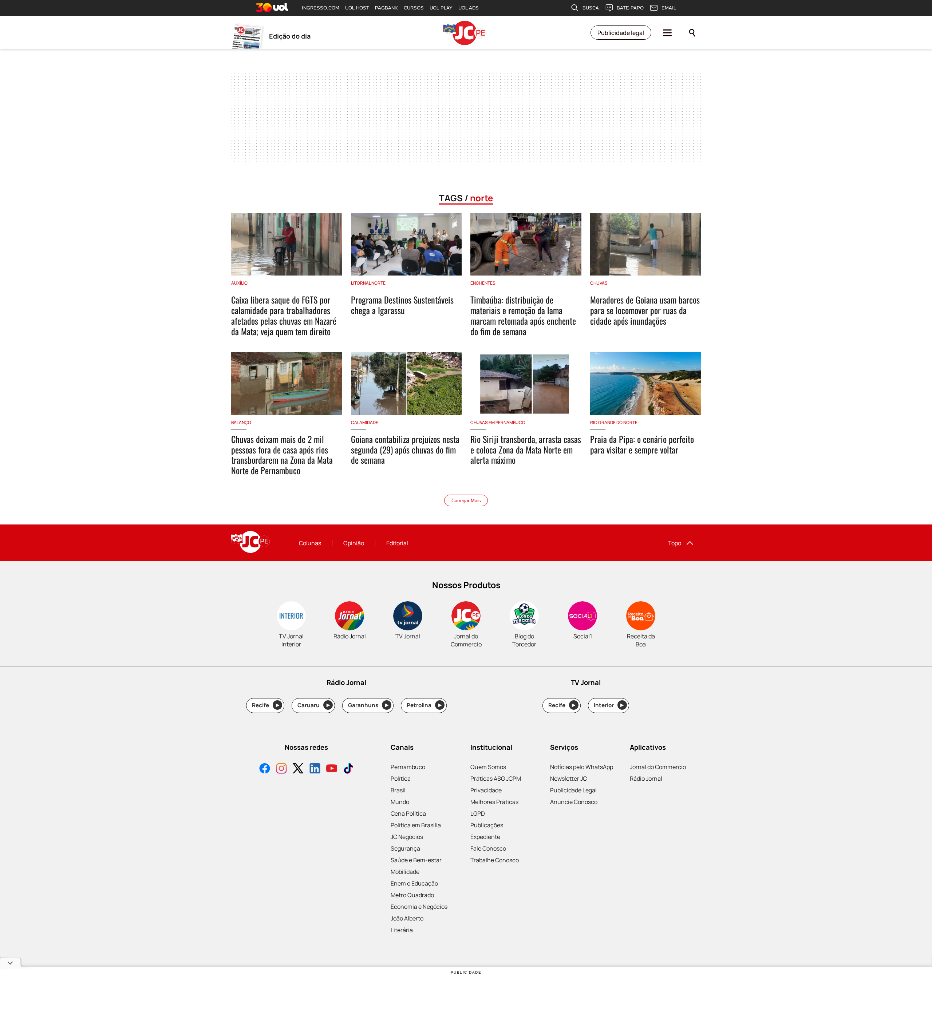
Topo (674, 543)
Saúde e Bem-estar (416, 860)
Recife (265, 705)
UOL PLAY (441, 8)
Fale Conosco (488, 848)
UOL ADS (468, 8)
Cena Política (408, 813)
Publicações (486, 825)
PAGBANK (386, 8)
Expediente (485, 837)
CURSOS (414, 8)
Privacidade (486, 790)
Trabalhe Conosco (494, 860)
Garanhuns (368, 705)
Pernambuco (408, 767)
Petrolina (424, 705)
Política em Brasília (416, 825)
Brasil (398, 790)
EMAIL (669, 8)
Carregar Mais (466, 500)
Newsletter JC (568, 779)
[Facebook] (264, 769)
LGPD (477, 813)
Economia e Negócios (419, 907)
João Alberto (407, 918)
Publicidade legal (620, 33)
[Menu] (667, 32)
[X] (298, 769)
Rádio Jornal (646, 779)
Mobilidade (405, 872)
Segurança (405, 848)
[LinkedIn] (314, 769)
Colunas (310, 543)
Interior (609, 705)
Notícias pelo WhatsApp (581, 767)
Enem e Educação (414, 883)
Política (401, 779)
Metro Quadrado (412, 895)
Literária (402, 930)
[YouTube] (331, 769)
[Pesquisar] (692, 32)
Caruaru (313, 705)
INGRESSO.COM (320, 8)
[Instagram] (281, 769)
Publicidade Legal (573, 790)
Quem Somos (488, 767)
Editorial (397, 543)
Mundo (400, 802)
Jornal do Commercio (658, 767)
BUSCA (590, 8)
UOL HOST (357, 8)
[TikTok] (348, 769)
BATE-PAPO (630, 8)
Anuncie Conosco (573, 802)
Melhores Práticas (494, 802)
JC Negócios (407, 837)
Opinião (353, 543)
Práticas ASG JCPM (495, 779)
